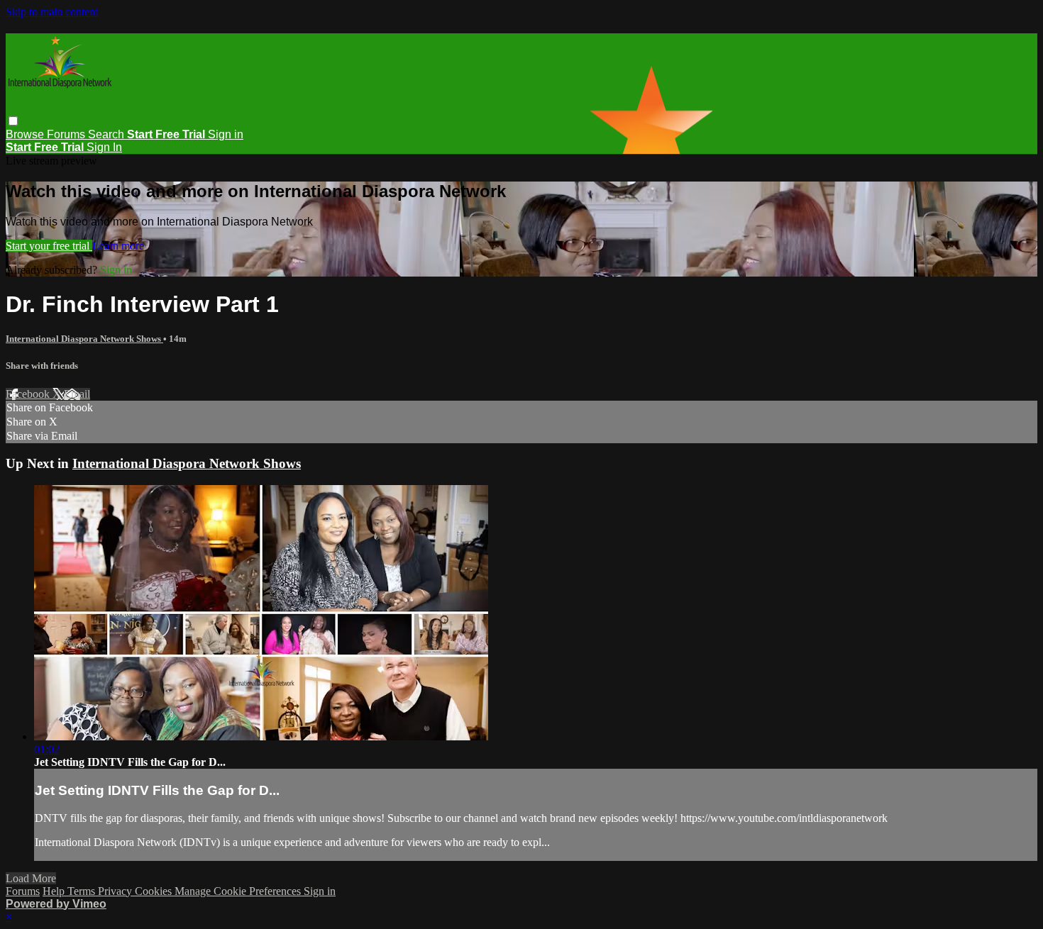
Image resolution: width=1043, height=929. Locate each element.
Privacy (116, 891)
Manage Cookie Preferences (239, 891)
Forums (67, 134)
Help (55, 891)
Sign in (225, 134)
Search (107, 134)
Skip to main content (52, 12)
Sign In (104, 147)
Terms (82, 891)
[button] (13, 121)
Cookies (155, 891)
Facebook (29, 394)
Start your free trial (49, 246)
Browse (26, 134)
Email (77, 394)
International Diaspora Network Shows (84, 338)
